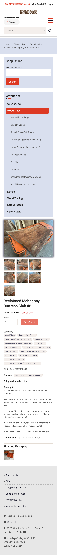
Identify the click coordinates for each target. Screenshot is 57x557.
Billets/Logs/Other (12, 347)
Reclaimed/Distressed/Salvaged (18, 343)
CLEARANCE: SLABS (28, 355)
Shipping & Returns (15, 487)
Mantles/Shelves (41, 339)
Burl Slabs (15, 162)
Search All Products (14, 67)
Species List (12, 475)
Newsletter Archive (15, 506)
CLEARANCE (10, 355)
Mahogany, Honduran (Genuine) (28, 375)
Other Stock (40, 343)
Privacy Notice (13, 499)
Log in (50, 4)
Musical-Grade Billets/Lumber (33, 351)
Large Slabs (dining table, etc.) (25, 147)
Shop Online (19, 44)
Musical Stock (11, 351)
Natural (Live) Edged (26, 335)
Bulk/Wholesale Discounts (23, 184)
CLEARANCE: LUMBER (14, 359)
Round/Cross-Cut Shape (22, 132)
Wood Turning (15, 198)
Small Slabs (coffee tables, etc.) (18, 339)
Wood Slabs (36, 44)
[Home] (28, 12)
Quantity (7, 317)
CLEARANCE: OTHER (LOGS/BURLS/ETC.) (22, 363)
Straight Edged (18, 124)
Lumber (11, 191)
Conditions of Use (15, 493)
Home (6, 44)
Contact (11, 522)
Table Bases (16, 169)
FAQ (7, 481)
